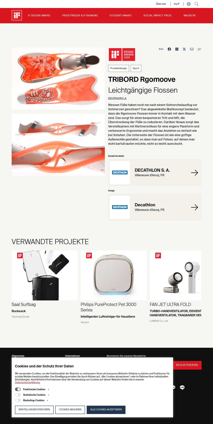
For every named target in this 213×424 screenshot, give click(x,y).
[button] (188, 4)
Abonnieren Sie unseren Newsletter (126, 356)
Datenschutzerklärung (27, 383)
